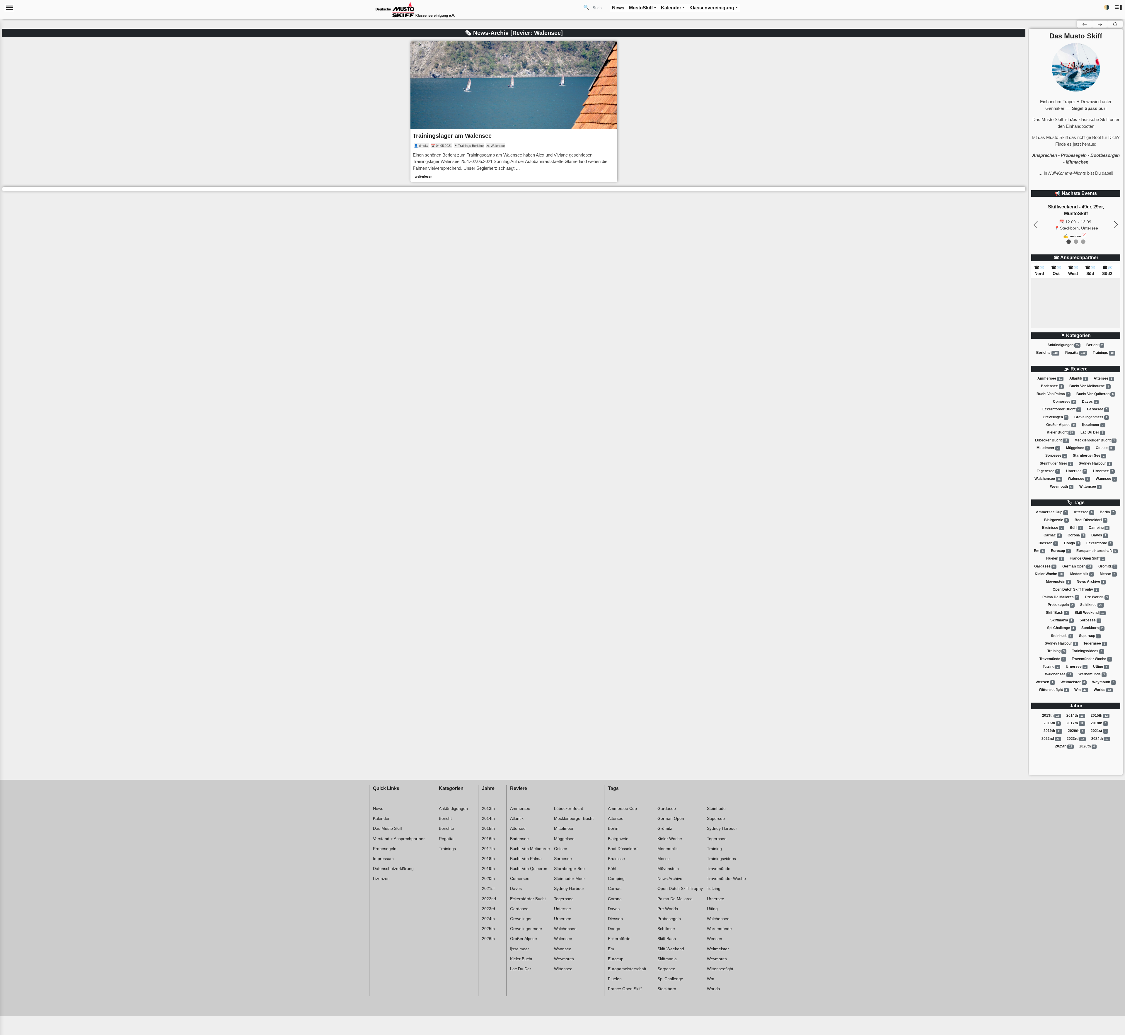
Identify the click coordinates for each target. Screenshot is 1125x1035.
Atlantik (1077, 378)
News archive (1090, 581)
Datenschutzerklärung (393, 868)
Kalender (381, 818)
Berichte (1047, 353)
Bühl (1075, 528)
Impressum (383, 858)
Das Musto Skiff (387, 828)
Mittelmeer (1047, 448)
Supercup (1089, 636)
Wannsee (1105, 479)
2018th (1098, 723)
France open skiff (1087, 558)
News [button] (618, 7)
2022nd (1050, 739)
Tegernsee (1047, 471)
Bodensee (1051, 386)
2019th (1052, 731)
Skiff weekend (1089, 613)
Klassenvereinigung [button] (711, 7)
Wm (1080, 690)
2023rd (1075, 739)
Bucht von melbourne (1089, 386)
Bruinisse (1052, 528)
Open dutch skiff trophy (1075, 589)
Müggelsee (1077, 448)
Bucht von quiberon (1095, 394)
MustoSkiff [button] (641, 7)
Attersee (1103, 378)
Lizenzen (381, 878)
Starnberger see (1088, 455)
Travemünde (1051, 659)
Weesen (1044, 682)
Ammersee (1049, 378)
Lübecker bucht (1051, 440)
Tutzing (1050, 666)
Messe (1107, 574)
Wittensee (1089, 487)
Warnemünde (1091, 674)
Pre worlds (1096, 597)
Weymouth (1061, 487)
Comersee (1064, 402)
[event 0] (1068, 241)
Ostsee (1104, 448)
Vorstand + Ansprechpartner (399, 838)
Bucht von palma (1053, 394)
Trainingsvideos (1087, 651)
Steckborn (1092, 628)
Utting (1100, 666)
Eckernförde (1098, 543)
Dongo (1071, 543)
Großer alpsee (1060, 425)
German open (1076, 566)
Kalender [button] (671, 7)
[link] (513, 111)
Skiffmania (1061, 620)
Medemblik (1081, 574)
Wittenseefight (1053, 690)
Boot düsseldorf (1090, 520)
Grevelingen (1055, 417)
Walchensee (1047, 479)
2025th (1063, 746)
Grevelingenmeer (1090, 417)
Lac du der (1091, 432)
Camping (1098, 528)
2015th (1099, 715)
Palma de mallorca (1060, 597)
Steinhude (1061, 636)
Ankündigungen (1063, 345)
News (378, 808)
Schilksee (1091, 605)
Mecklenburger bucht (1095, 440)
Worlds (1102, 690)
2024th (1099, 739)
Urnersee (1103, 471)
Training (1056, 651)
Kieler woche (1049, 574)
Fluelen (1054, 558)
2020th (1075, 731)
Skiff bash (1056, 613)
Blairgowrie (1055, 520)
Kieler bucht (1060, 432)
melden (1075, 236)
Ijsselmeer (1093, 425)
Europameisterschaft (1096, 551)
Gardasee (1097, 409)
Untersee (1076, 471)
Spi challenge (1060, 628)
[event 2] (1083, 241)
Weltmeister (1073, 682)
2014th (1074, 715)
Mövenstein (1057, 581)
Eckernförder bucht (1061, 409)
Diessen (1047, 543)
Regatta (1075, 353)
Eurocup (1060, 551)
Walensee (1078, 479)
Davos (1089, 402)
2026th (1087, 746)
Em (1039, 551)
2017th (1074, 723)
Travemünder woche (1091, 659)
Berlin (1107, 512)
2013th (1050, 715)
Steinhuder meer (1055, 463)
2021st (1098, 731)
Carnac (1052, 535)
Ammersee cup (1051, 512)
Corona (1076, 535)
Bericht (1094, 345)
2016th (1051, 723)
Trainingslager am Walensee (452, 135)
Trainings (1103, 353)
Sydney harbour (1094, 463)
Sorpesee (1055, 455)
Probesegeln (1060, 605)
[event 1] (1076, 241)
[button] (1119, 7)
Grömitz (1107, 566)
